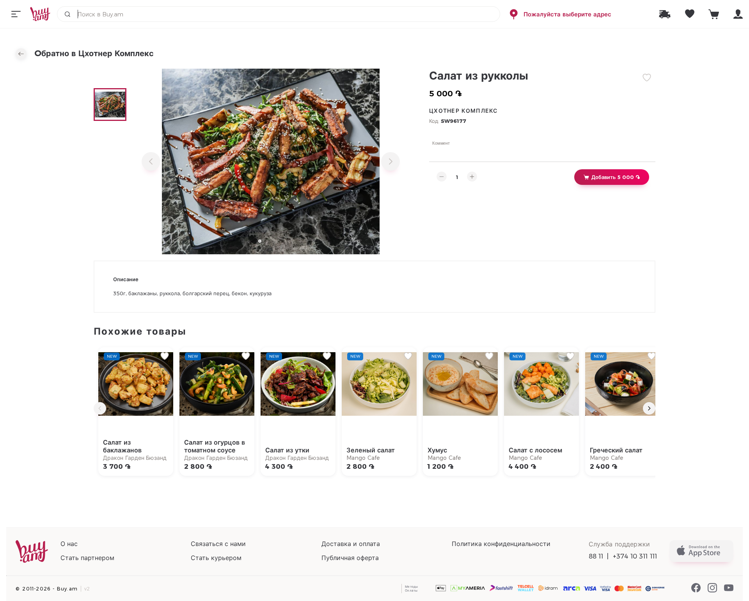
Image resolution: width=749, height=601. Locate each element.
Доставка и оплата (350, 544)
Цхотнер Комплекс (463, 111)
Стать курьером (216, 558)
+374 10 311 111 (635, 556)
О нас (69, 544)
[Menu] (16, 14)
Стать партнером (87, 558)
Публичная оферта (350, 558)
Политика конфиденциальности (501, 544)
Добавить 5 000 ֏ (615, 177)
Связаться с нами (218, 544)
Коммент (441, 142)
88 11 (596, 556)
